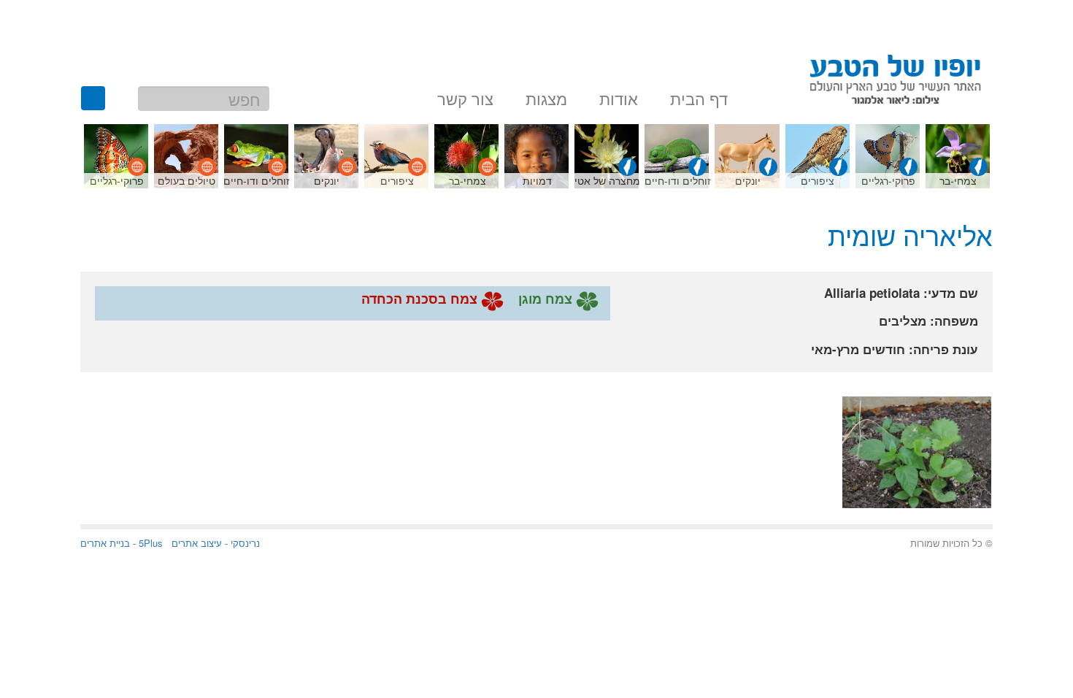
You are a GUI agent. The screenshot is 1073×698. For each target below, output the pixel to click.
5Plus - (146, 543)
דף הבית (699, 96)
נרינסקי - (241, 543)
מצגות (546, 96)
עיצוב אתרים (197, 543)
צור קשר (465, 96)
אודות (618, 96)
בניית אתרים (105, 543)
